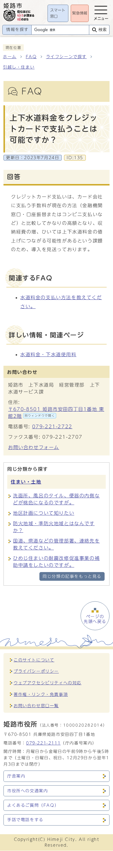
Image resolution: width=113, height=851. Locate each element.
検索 (103, 29)
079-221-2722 (52, 426)
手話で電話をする (25, 820)
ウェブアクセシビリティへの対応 (47, 683)
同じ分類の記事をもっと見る (72, 576)
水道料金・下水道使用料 (48, 354)
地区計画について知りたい (43, 513)
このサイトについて (34, 660)
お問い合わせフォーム (33, 447)
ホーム (10, 57)
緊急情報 (79, 13)
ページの (95, 619)
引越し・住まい (18, 67)
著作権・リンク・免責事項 (41, 694)
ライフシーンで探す (66, 57)
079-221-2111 (43, 743)
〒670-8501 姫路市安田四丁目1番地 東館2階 (56, 412)
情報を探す (17, 29)
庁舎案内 (16, 776)
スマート (57, 13)
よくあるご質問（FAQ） (33, 805)
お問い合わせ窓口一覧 (36, 705)
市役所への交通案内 (27, 791)
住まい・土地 (26, 481)
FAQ (31, 57)
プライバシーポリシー (36, 671)
